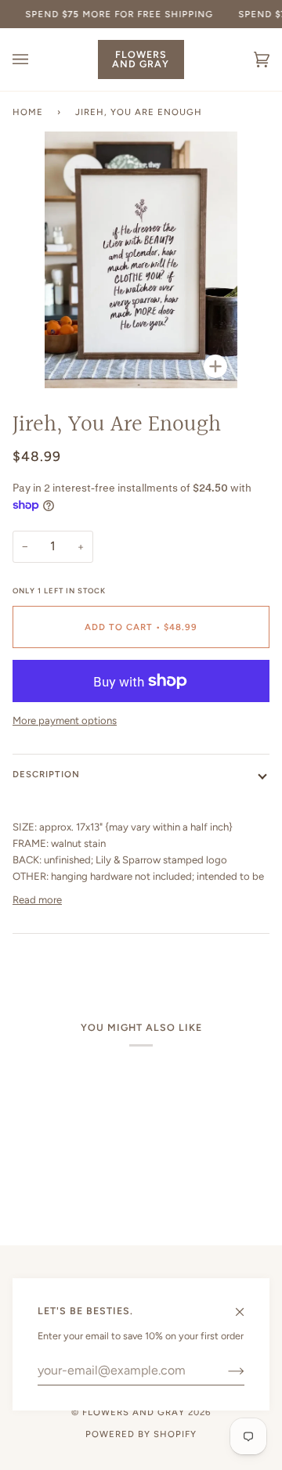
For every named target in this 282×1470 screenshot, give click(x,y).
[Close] (246, 1304)
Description (46, 774)
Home (28, 111)
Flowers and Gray (133, 1412)
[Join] (223, 1370)
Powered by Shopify (141, 1434)
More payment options (65, 720)
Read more (37, 900)
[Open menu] (36, 59)
